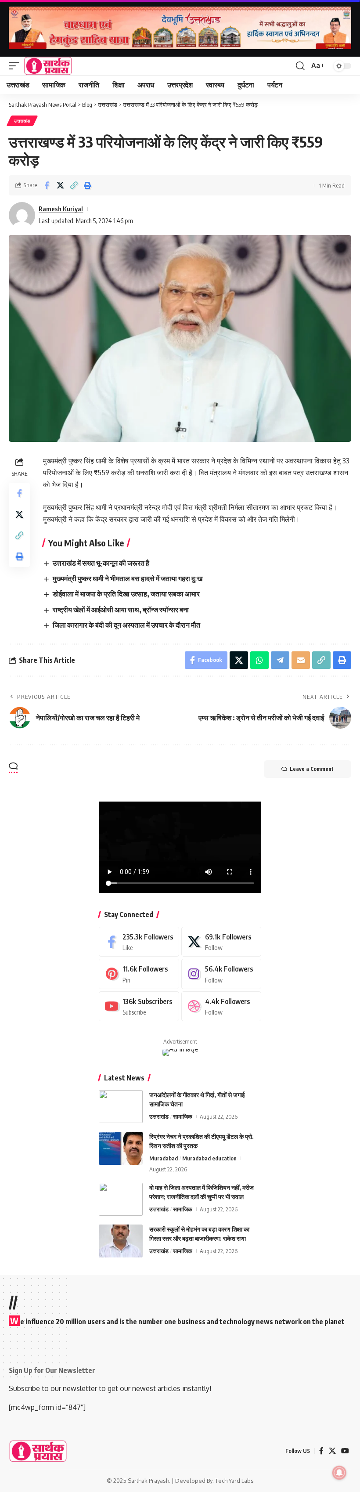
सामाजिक (182, 1116)
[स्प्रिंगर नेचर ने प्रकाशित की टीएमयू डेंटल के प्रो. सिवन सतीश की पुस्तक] (121, 1148)
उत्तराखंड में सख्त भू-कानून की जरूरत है (101, 563)
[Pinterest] (139, 974)
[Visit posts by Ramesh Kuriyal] (22, 215)
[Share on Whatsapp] (259, 660)
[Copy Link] (74, 185)
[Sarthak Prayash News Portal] (48, 66)
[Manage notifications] (339, 1473)
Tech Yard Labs (234, 1480)
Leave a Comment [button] (312, 769)
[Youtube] (139, 1006)
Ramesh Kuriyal (61, 209)
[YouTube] (345, 1451)
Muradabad (163, 1158)
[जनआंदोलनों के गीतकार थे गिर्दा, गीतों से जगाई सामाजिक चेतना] (121, 1106)
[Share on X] (60, 185)
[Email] (301, 660)
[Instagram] (221, 974)
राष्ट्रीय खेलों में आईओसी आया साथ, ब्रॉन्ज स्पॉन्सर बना (121, 609)
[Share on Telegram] (280, 660)
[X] (221, 942)
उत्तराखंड (22, 120)
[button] (16, 66)
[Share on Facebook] (46, 185)
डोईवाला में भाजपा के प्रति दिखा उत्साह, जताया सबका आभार (126, 593)
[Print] (87, 185)
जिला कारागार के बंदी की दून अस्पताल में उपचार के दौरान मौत (126, 625)
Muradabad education (209, 1158)
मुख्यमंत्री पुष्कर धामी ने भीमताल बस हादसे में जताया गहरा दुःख (127, 578)
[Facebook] (139, 942)
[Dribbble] (221, 1006)
